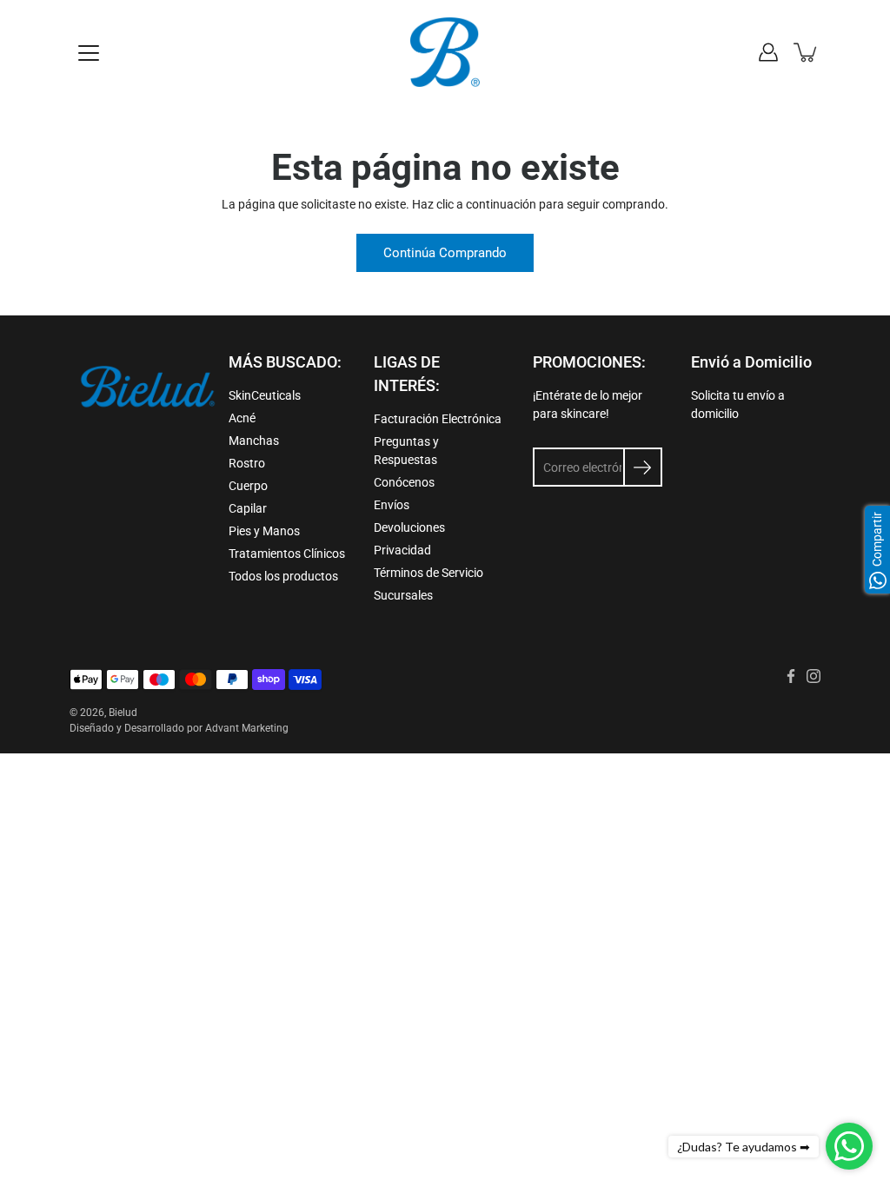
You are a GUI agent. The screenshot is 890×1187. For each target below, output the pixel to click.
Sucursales (403, 595)
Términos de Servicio (428, 573)
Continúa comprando (445, 253)
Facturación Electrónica (437, 419)
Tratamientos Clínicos (287, 553)
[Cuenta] (768, 52)
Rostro (247, 463)
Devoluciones (409, 527)
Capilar (248, 508)
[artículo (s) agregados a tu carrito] (806, 52)
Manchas (254, 441)
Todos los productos (283, 576)
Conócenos (404, 482)
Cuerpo (248, 486)
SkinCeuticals (265, 395)
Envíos (391, 505)
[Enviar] (642, 467)
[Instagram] (813, 676)
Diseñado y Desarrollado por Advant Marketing (179, 728)
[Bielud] (445, 52)
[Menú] (89, 53)
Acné (242, 418)
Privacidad (402, 550)
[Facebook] (791, 676)
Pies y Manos (264, 531)
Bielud (123, 712)
